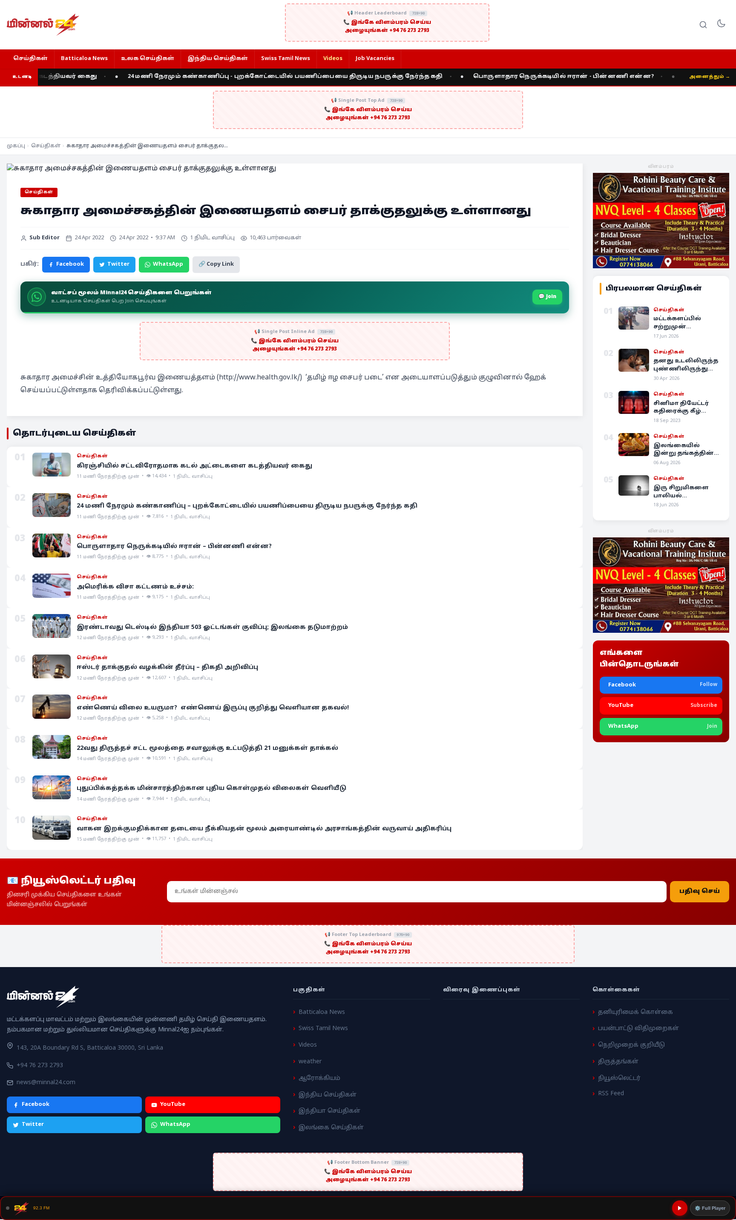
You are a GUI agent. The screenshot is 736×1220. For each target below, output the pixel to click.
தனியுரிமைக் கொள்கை (635, 1012)
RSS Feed (611, 1094)
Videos (332, 58)
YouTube (172, 1105)
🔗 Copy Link (216, 264)
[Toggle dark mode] (721, 25)
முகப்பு (16, 146)
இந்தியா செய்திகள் (329, 1111)
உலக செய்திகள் (147, 58)
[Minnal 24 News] (43, 25)
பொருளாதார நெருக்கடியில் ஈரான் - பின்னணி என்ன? (529, 76)
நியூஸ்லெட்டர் (619, 1078)
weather (310, 1061)
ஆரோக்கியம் (319, 1078)
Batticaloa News (84, 58)
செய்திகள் (30, 58)
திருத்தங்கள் (618, 1061)
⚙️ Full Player (710, 1208)
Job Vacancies (375, 58)
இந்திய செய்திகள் (217, 58)
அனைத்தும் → (709, 77)
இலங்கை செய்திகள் (331, 1127)
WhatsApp (168, 264)
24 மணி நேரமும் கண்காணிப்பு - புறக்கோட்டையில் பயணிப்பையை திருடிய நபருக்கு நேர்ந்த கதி (251, 76)
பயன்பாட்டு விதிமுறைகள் (638, 1029)
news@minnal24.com (46, 1082)
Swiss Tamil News (285, 58)
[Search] (703, 25)
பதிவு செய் (699, 891)
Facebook (70, 264)
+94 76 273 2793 (40, 1065)
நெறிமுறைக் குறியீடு (631, 1045)
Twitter (118, 264)
